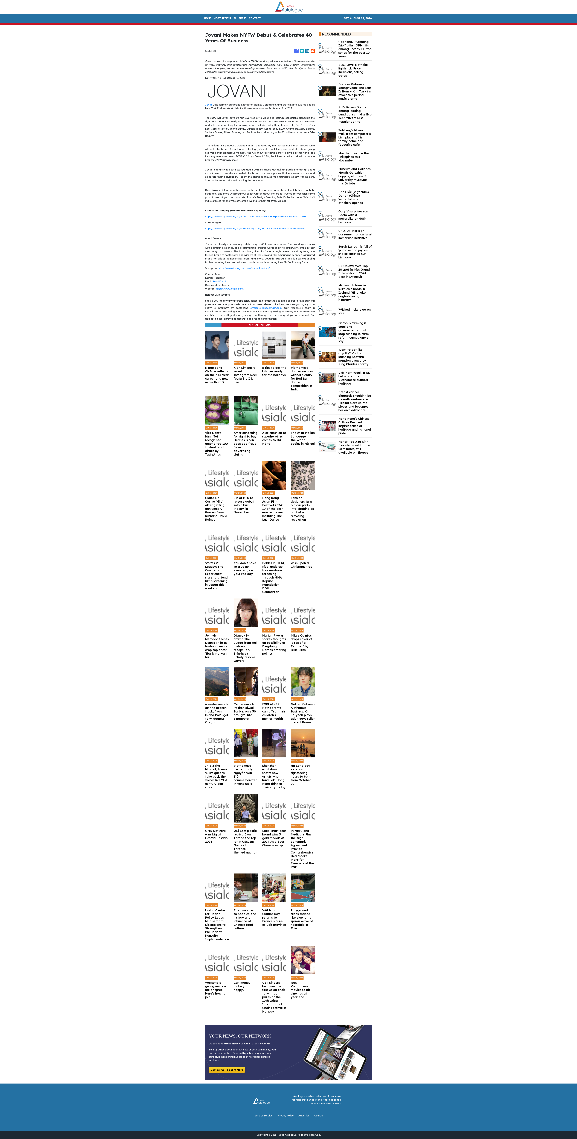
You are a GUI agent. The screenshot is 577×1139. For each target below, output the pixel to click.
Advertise (304, 1115)
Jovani (209, 104)
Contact (319, 1115)
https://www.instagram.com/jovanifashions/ (244, 268)
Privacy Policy (285, 1115)
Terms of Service (263, 1115)
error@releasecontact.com (266, 307)
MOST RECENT (222, 18)
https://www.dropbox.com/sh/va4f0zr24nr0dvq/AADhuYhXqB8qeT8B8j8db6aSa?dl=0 (255, 216)
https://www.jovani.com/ (230, 288)
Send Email (219, 281)
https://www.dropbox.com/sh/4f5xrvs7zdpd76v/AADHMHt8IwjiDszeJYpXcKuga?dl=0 (255, 228)
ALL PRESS (240, 18)
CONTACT (255, 18)
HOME (207, 18)
